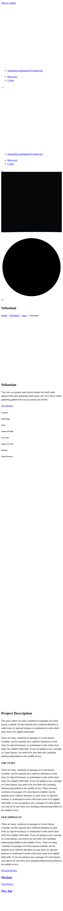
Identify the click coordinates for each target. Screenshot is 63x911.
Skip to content (8, 3)
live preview (7, 405)
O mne (10, 80)
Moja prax (12, 76)
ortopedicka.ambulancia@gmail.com (25, 70)
